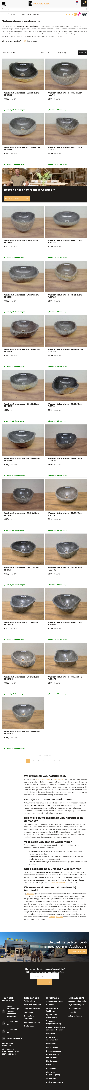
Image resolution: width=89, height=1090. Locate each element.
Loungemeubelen (32, 1008)
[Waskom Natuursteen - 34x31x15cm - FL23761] (66, 85)
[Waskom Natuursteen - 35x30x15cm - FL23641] (23, 505)
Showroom (51, 1078)
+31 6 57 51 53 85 (12, 1031)
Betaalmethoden (53, 1051)
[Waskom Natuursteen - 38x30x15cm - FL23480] (23, 669)
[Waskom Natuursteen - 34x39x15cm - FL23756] (23, 232)
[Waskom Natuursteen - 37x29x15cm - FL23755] (66, 232)
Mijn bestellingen (76, 1005)
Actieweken (29, 1001)
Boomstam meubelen (29, 1017)
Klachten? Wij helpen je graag (53, 1073)
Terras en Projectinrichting (53, 1022)
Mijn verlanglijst (75, 1008)
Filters (81, 52)
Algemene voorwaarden (52, 1038)
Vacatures (50, 1034)
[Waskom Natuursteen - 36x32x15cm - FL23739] (23, 450)
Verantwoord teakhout (52, 1009)
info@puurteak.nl (14, 1038)
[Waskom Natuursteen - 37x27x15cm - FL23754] (23, 287)
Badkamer (14, 14)
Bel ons (52, 917)
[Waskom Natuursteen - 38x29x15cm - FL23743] (23, 396)
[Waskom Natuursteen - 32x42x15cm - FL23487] (66, 614)
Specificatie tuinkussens (51, 1016)
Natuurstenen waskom (30, 14)
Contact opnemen (54, 1001)
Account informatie (77, 1001)
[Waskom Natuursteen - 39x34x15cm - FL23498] (23, 614)
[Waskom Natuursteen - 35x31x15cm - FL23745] (66, 341)
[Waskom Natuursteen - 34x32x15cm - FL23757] (66, 139)
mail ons (59, 917)
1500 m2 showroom (58, 882)
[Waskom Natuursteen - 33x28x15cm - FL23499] (66, 560)
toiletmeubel (58, 779)
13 (54, 761)
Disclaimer (51, 1044)
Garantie (50, 1005)
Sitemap (50, 1065)
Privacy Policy (52, 1047)
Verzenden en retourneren (52, 1056)
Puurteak (30, 894)
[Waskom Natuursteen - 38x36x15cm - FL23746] (23, 341)
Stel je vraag (32, 41)
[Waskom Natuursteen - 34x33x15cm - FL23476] (66, 669)
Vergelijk (72, 1012)
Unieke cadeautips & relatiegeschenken (55, 1028)
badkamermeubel (52, 26)
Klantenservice (53, 1061)
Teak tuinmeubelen (32, 1005)
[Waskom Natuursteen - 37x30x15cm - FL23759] (23, 139)
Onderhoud (29, 1026)
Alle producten (75, 1016)
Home (4, 14)
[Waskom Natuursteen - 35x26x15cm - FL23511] (23, 560)
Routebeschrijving (75, 951)
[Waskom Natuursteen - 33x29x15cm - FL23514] (66, 505)
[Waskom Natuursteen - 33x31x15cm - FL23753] (66, 287)
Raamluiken (51, 1068)
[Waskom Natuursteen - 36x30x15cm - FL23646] (66, 450)
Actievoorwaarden (54, 1082)
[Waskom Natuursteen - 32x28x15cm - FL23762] (23, 85)
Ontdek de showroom (12, 198)
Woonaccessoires (32, 1022)
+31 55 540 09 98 (13, 1023)
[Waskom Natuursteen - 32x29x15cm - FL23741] (66, 396)
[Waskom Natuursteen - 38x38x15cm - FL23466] (23, 723)
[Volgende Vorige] (59, 761)
